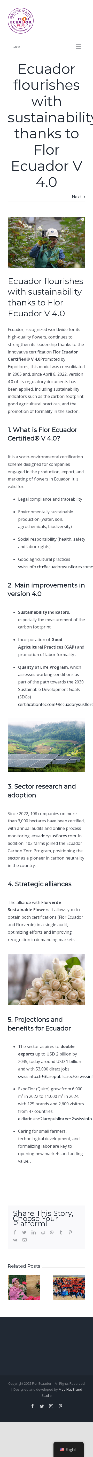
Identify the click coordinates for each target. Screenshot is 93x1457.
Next (76, 197)
